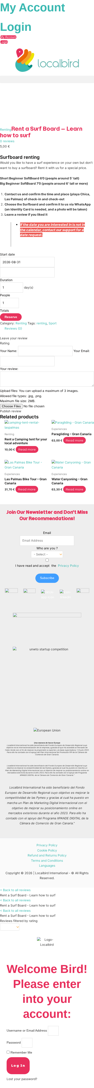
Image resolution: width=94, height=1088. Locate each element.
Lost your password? (22, 1079)
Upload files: (39, 396)
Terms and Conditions (47, 860)
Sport (53, 323)
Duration (6, 280)
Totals (4, 310)
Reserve (11, 317)
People (5, 295)
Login (15, 26)
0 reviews (7, 141)
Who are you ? (47, 548)
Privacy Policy (68, 565)
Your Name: (9, 351)
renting (42, 323)
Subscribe (47, 578)
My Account (32, 7)
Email (47, 533)
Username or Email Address (27, 1030)
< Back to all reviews (15, 890)
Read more (27, 449)
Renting (5, 129)
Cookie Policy (47, 850)
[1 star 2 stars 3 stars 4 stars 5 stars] (9, 927)
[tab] (49, 328)
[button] (47, 79)
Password (14, 1042)
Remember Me (21, 1052)
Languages (47, 866)
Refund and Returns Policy (47, 855)
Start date (7, 254)
